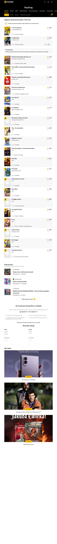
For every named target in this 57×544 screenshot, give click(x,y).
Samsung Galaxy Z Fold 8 (28, 379)
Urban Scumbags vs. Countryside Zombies (23, 148)
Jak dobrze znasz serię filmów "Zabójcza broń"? (28, 412)
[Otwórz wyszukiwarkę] (45, 2)
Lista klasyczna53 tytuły (19, 295)
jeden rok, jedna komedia (19, 281)
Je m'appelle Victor (17, 209)
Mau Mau (14, 158)
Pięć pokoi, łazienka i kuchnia (20, 118)
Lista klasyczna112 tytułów (20, 283)
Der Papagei (15, 240)
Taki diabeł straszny (28, 444)
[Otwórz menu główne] (51, 2)
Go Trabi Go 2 (15, 97)
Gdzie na (46, 44)
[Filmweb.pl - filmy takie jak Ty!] (8, 2)
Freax (13, 219)
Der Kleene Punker (17, 250)
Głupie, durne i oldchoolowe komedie (23, 272)
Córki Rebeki (15, 107)
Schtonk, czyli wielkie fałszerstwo (21, 77)
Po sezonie (14, 168)
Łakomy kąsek (15, 229)
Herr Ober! (15, 189)
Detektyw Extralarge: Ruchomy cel (21, 57)
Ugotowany (16, 38)
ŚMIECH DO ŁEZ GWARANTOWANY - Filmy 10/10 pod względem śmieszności (31, 292)
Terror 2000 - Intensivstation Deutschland (23, 67)
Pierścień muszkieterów (18, 87)
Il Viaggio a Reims (16, 199)
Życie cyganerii (17, 27)
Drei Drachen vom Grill (18, 179)
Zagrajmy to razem (17, 138)
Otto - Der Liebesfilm (17, 128)
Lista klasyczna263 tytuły (19, 274)
